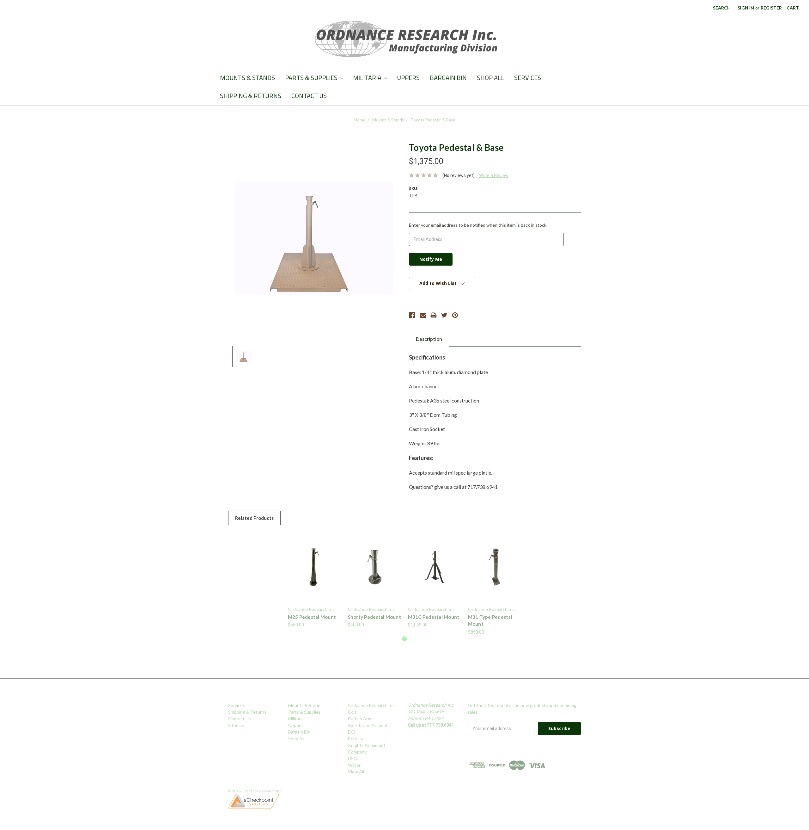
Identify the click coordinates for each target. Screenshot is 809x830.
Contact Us (309, 96)
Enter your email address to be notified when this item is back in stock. (478, 225)
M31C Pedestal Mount (433, 617)
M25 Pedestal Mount (312, 617)
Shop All (490, 78)
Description (429, 339)
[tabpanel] (314, 580)
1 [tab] (404, 638)
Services (527, 78)
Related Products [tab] (254, 518)
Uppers (408, 78)
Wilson (355, 765)
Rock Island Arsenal (367, 725)
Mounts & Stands (247, 78)
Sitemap (236, 725)
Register (771, 7)
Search (722, 7)
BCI (352, 732)
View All (356, 771)
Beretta (355, 738)
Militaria (368, 78)
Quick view (314, 567)
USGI (353, 758)
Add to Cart (434, 572)
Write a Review (493, 175)
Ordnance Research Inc (371, 705)
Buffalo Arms (361, 718)
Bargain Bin (448, 78)
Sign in (746, 7)
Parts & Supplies (312, 78)
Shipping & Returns (250, 96)
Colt (352, 712)
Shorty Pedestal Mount (374, 617)
